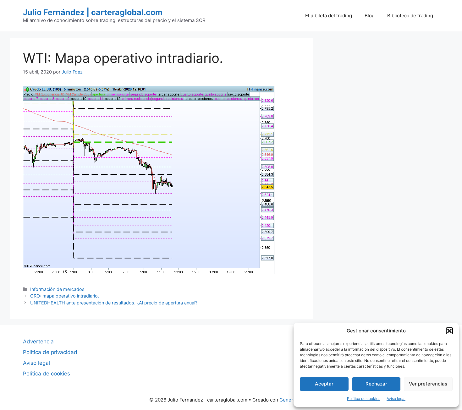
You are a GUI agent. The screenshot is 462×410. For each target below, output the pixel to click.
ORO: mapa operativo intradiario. (64, 295)
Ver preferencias (428, 384)
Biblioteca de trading (410, 16)
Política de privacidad (50, 352)
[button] (449, 331)
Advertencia (38, 341)
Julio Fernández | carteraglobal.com (92, 12)
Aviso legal (396, 398)
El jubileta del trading (328, 16)
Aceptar (324, 384)
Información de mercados (57, 289)
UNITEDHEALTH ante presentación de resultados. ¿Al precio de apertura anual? (113, 302)
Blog (370, 16)
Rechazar (376, 384)
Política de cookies (363, 398)
